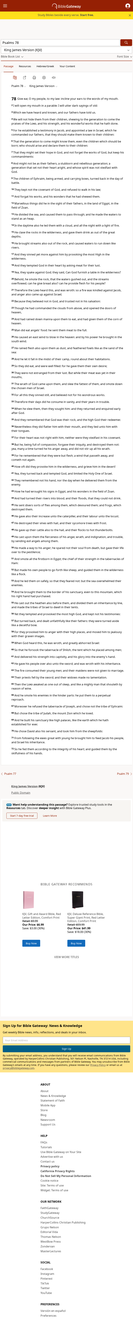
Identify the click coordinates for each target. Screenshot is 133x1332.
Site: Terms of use (52, 1185)
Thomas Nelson (51, 1237)
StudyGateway (50, 1213)
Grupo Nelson (50, 1227)
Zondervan (48, 1246)
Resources (25, 66)
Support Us (48, 1124)
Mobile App (48, 1105)
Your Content (67, 66)
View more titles (66, 957)
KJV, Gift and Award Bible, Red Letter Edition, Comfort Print (41, 915)
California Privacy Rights (58, 1171)
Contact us (48, 1161)
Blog (43, 1115)
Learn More (50, 815)
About (44, 1091)
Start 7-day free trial (22, 815)
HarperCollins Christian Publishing (63, 1222)
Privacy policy (50, 1166)
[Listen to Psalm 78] (53, 77)
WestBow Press (51, 1241)
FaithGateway (49, 1208)
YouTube (46, 1293)
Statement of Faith (53, 1100)
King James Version (24, 786)
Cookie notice (49, 1180)
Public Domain (20, 793)
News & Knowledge (53, 1096)
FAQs (44, 1142)
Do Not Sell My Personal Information (66, 1176)
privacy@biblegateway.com (18, 1068)
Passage (8, 66)
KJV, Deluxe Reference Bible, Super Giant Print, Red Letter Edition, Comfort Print (86, 917)
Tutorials (46, 1147)
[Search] (126, 42)
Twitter (45, 1288)
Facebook (47, 1269)
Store (44, 1110)
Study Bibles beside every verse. (66, 15)
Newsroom (48, 1120)
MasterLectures (51, 1251)
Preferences (48, 1316)
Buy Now (31, 943)
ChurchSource (50, 1218)
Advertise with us (52, 1157)
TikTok (45, 1283)
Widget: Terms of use (54, 1190)
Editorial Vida (49, 1232)
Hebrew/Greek (45, 66)
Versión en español (53, 1311)
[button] (127, 5)
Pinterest (46, 1278)
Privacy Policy (98, 1065)
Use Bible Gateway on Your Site (61, 1152)
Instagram (47, 1274)
